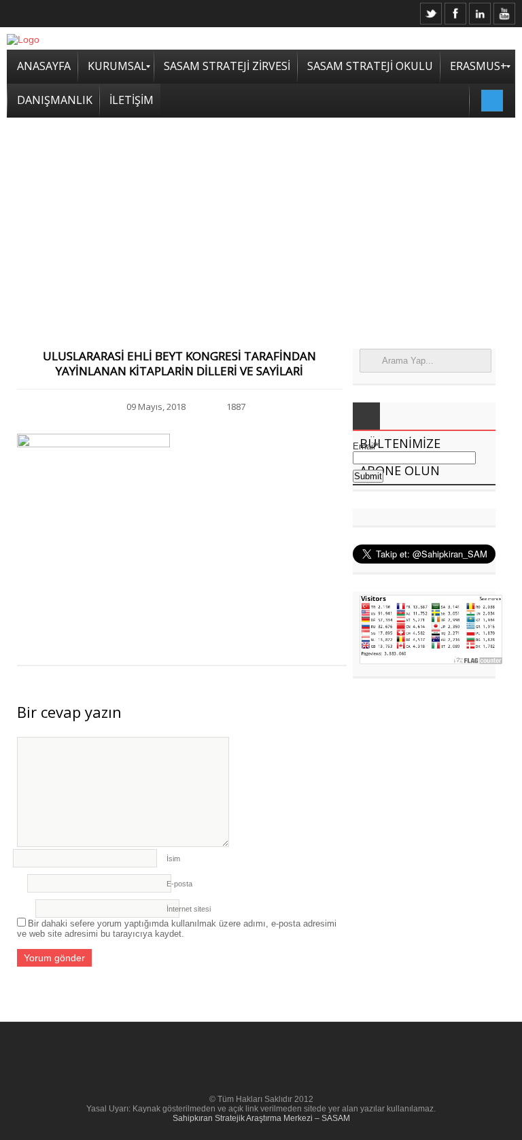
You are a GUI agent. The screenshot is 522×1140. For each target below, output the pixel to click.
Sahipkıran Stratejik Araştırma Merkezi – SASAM (261, 1118)
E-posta (179, 884)
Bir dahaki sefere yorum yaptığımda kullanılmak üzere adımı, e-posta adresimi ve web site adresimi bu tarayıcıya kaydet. (176, 928)
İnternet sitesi (189, 909)
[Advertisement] (261, 219)
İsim (173, 858)
